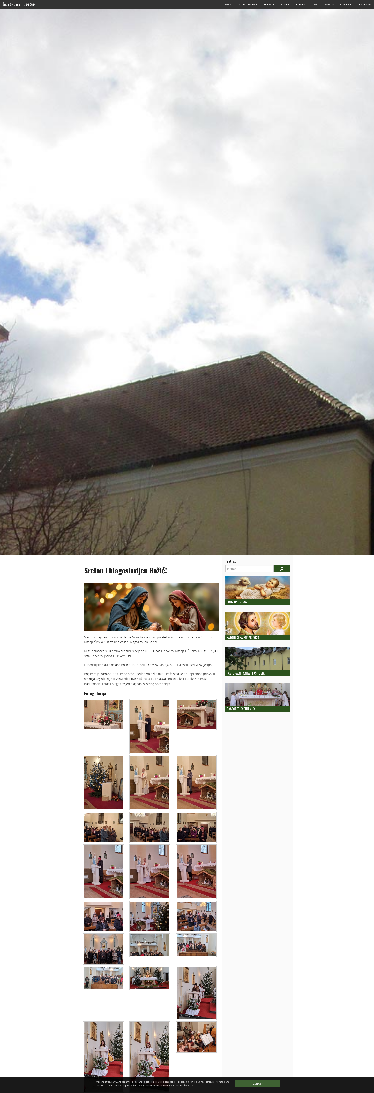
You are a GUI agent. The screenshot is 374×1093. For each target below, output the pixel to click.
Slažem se (258, 1083)
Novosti (229, 4)
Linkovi (315, 4)
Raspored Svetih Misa (241, 708)
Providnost (269, 4)
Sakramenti (364, 4)
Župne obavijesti (248, 4)
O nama (285, 4)
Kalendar (329, 4)
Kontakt (300, 4)
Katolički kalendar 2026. (243, 637)
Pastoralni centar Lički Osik (246, 673)
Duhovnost (346, 4)
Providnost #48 (237, 602)
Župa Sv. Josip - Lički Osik (19, 4)
